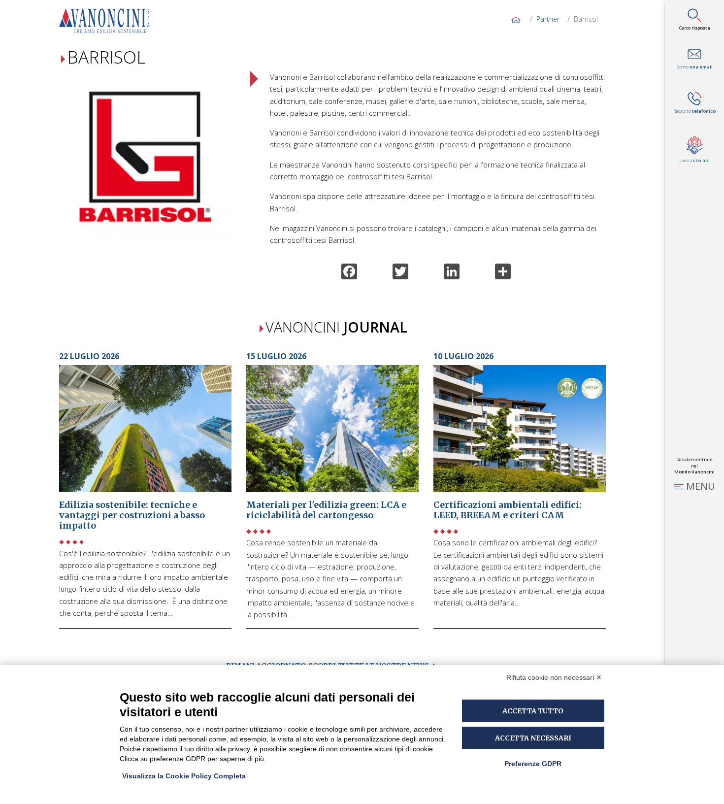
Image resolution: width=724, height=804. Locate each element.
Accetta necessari (533, 738)
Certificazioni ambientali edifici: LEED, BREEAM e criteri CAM (507, 510)
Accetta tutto (532, 710)
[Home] (108, 20)
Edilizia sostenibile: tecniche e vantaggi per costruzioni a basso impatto (132, 515)
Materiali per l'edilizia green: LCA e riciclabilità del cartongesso (326, 510)
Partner (547, 19)
